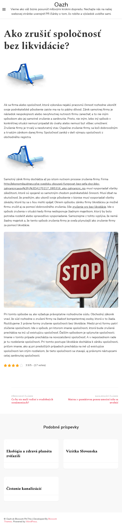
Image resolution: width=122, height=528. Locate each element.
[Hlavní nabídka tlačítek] (4, 9)
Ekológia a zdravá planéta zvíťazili (29, 453)
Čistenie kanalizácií (23, 489)
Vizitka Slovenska (81, 451)
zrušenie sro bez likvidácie (89, 207)
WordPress (31, 521)
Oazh (61, 5)
